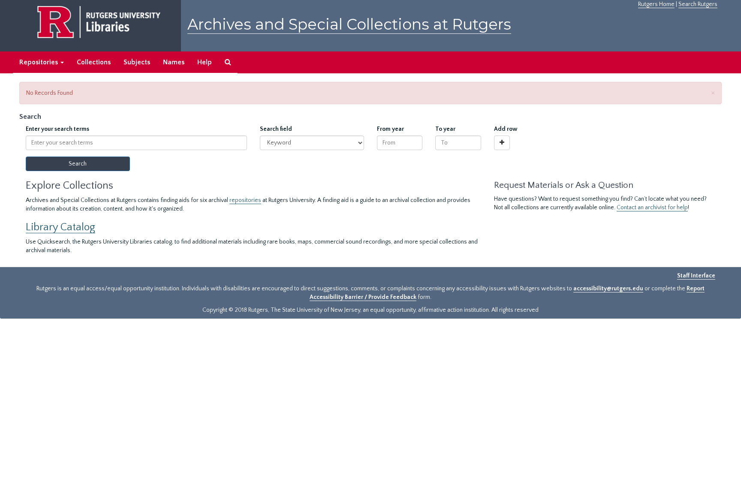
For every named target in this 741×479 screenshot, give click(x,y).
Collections (94, 62)
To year (445, 129)
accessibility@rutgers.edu (608, 288)
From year (390, 129)
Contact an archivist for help (652, 207)
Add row (506, 129)
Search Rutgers (697, 4)
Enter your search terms (57, 129)
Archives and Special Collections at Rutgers (349, 24)
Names (173, 62)
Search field (276, 129)
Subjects (137, 62)
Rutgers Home (656, 4)
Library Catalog (60, 227)
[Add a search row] (502, 143)
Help (204, 62)
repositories (245, 200)
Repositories (39, 62)
